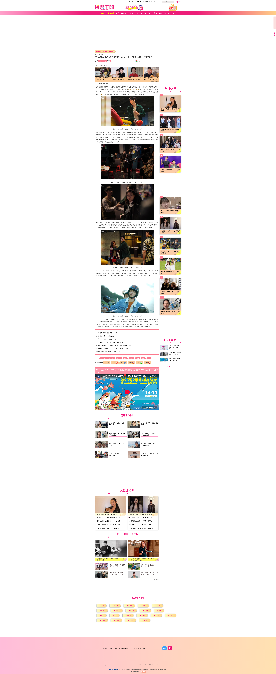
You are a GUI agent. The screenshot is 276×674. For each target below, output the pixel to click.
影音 (165, 13)
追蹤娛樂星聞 (146, 2)
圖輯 (174, 13)
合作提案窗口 (136, 648)
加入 (122, 362)
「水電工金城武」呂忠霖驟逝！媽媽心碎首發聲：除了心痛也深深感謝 (117, 573)
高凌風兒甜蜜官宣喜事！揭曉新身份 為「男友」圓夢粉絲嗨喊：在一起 (119, 78)
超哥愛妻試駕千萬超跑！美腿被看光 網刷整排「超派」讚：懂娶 (151, 78)
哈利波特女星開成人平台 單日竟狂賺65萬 (141, 524)
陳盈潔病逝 (110, 13)
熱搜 (127, 13)
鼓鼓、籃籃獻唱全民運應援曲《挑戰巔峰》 (174, 347)
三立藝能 (138, 2)
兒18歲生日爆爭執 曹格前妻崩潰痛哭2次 (107, 514)
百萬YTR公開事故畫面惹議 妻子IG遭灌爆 (108, 524)
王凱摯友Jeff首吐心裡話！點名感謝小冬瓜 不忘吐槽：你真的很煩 (110, 559)
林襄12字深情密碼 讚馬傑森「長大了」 (107, 333)
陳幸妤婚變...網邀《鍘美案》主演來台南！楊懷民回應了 (149, 565)
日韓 (146, 13)
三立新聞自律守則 (126, 648)
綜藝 (136, 13)
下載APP (106, 362)
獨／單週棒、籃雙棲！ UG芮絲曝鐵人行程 (141, 517)
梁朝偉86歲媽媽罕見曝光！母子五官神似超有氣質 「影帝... (112, 348)
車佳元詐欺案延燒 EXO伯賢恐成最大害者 (140, 514)
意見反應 (142, 648)
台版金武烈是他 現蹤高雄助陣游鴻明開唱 (108, 517)
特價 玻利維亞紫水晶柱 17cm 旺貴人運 (107, 351)
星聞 (131, 13)
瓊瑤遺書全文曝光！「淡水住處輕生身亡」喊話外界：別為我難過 (135, 78)
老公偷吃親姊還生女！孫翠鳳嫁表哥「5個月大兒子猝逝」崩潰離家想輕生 (143, 559)
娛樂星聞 (97, 54)
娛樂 (102, 54)
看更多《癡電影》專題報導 (105, 51)
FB (152, 2)
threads (158, 2)
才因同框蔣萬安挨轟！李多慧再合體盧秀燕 (141, 521)
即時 (117, 13)
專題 (160, 13)
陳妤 (134, 89)
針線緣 (102, 13)
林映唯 (138, 89)
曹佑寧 (129, 89)
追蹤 (130, 362)
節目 (169, 13)
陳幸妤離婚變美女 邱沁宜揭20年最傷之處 (141, 528)
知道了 (144, 671)
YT (154, 2)
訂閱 (114, 362)
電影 (150, 13)
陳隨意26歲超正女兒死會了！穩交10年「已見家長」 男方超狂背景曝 (149, 573)
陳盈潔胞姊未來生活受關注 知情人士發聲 (108, 521)
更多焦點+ (170, 366)
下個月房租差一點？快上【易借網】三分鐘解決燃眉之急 (111, 342)
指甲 (102, 94)
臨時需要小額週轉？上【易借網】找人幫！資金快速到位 (111, 345)
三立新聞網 (131, 2)
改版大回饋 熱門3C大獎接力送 (105, 336)
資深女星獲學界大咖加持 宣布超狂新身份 (108, 528)
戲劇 (141, 13)
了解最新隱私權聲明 (134, 671)
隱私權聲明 (116, 648)
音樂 (155, 13)
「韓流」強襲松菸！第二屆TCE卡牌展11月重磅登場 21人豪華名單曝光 (117, 565)
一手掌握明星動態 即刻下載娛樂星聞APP (107, 339)
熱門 (122, 13)
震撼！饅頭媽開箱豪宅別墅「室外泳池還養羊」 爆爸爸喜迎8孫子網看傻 (102, 78)
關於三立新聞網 (108, 648)
